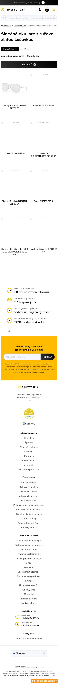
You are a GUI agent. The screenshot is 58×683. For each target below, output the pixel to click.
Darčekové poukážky (28, 469)
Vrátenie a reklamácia (28, 553)
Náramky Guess (28, 500)
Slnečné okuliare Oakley (28, 514)
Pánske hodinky (28, 482)
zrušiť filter (24, 49)
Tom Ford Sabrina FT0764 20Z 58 (43, 250)
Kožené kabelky (28, 518)
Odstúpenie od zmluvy (28, 558)
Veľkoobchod (28, 603)
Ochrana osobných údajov (28, 545)
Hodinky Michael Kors (28, 496)
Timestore (7, 25)
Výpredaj (28, 465)
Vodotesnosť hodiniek (28, 571)
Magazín (28, 594)
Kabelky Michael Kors (28, 523)
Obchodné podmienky (28, 540)
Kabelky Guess (28, 527)
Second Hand (28, 460)
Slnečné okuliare (20, 25)
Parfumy (28, 456)
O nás (28, 562)
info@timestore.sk (30, 625)
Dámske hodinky (28, 487)
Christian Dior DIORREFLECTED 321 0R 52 (43, 154)
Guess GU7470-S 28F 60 (43, 105)
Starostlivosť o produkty (28, 576)
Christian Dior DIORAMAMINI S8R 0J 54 (14, 202)
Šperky (28, 442)
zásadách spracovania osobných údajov (29, 372)
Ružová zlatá (8, 49)
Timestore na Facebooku (28, 638)
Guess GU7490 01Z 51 (43, 201)
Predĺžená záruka (28, 598)
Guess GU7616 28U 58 (14, 153)
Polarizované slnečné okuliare (28, 505)
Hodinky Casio (28, 491)
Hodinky (28, 438)
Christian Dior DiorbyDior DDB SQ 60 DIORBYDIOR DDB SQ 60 (14, 252)
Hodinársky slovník (28, 585)
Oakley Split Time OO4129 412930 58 (14, 107)
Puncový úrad (28, 589)
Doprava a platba (28, 549)
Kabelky (28, 451)
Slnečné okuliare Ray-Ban (28, 509)
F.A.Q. (28, 580)
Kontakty (28, 567)
